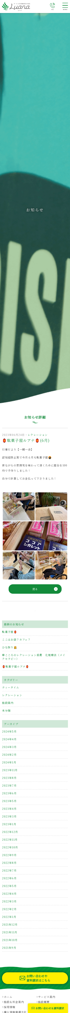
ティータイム (10, 687)
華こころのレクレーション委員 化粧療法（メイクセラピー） (33, 657)
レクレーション (38, 435)
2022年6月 (9, 878)
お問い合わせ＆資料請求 (49, 1008)
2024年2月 (9, 754)
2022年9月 (9, 855)
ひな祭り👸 (9, 647)
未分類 (6, 710)
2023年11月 (10, 770)
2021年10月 (10, 940)
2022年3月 (9, 901)
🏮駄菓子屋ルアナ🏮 (15, 666)
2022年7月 (9, 870)
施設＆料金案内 (14, 1002)
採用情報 (9, 1007)
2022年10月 (10, 847)
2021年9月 (9, 948)
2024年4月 (9, 739)
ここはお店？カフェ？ (16, 639)
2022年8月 (9, 863)
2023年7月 (9, 785)
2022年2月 (9, 909)
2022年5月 (9, 886)
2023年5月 (9, 801)
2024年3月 (9, 747)
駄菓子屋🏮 (9, 632)
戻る (35, 589)
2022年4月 (9, 893)
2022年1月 (9, 917)
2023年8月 (9, 778)
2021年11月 (9, 932)
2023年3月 (9, 816)
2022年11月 (10, 839)
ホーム (8, 997)
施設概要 (44, 1002)
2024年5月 (9, 731)
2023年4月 (9, 809)
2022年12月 (10, 832)
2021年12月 (10, 924)
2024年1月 (9, 762)
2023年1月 (9, 824)
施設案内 (8, 703)
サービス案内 (46, 997)
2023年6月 (9, 793)
